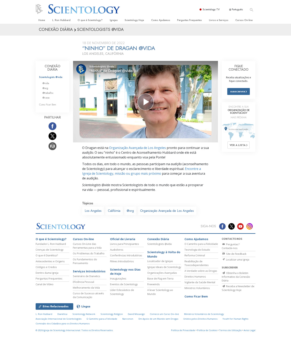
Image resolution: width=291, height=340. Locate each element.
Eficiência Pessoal (83, 282)
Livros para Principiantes (124, 244)
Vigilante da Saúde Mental (199, 282)
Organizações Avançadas (162, 273)
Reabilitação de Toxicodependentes (196, 263)
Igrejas (114, 20)
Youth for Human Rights (235, 318)
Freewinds (153, 284)
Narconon (127, 318)
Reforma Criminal (194, 255)
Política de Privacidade (183, 330)
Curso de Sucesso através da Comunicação (88, 295)
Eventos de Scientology (124, 284)
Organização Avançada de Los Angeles (137, 148)
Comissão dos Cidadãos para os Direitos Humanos (62, 323)
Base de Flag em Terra (160, 278)
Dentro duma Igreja (47, 273)
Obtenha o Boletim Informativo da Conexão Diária (236, 276)
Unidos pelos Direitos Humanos (200, 318)
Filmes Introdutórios (122, 261)
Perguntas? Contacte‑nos (231, 246)
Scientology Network (83, 314)
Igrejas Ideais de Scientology (164, 267)
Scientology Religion (112, 314)
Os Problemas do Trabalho (89, 253)
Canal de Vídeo (44, 284)
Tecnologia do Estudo (197, 249)
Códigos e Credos (46, 267)
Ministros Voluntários (197, 288)
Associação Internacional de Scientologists (58, 318)
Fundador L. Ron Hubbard (51, 244)
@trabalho (47, 93)
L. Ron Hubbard (61, 20)
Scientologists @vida (50, 77)
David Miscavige (136, 314)
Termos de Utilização (230, 330)
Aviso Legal (249, 330)
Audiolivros (116, 249)
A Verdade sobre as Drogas (200, 271)
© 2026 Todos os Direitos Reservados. (74, 330)
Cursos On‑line (244, 20)
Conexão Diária (158, 239)
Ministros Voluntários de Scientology (204, 314)
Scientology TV (211, 9)
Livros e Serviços (218, 20)
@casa (45, 97)
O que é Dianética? (47, 255)
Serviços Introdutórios (89, 271)
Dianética (62, 314)
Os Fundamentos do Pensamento (85, 261)
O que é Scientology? (90, 20)
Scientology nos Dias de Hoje (125, 272)
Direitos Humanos (195, 276)
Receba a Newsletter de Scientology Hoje (238, 288)
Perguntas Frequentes (189, 20)
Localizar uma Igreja (237, 259)
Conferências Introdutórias (126, 255)
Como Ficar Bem (47, 104)
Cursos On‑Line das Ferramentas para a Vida (87, 245)
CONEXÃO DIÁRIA (52, 68)
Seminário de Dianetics (86, 276)
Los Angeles (93, 210)
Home (41, 20)
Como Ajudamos (160, 20)
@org (130, 210)
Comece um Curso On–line (164, 314)
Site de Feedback (235, 254)
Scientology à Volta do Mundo (163, 254)
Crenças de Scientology (49, 249)
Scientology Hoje (134, 20)
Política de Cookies (207, 330)
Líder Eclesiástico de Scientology (122, 291)
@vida (45, 83)
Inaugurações (118, 278)
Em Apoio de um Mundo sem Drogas (158, 318)
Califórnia (114, 210)
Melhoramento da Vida (86, 287)
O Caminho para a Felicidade (201, 244)
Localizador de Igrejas (160, 261)
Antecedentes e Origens (50, 261)
